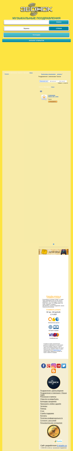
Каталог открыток (36, 40)
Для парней (62, 81)
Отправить (52, 101)
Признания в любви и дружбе (50, 404)
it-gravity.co (62, 446)
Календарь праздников (48, 74)
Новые (52, 86)
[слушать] (44, 96)
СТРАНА (59, 28)
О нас (42, 411)
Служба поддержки (47, 413)
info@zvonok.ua (57, 350)
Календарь (36, 35)
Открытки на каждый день (49, 399)
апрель (59, 74)
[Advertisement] (36, 56)
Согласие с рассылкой (48, 420)
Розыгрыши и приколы (48, 397)
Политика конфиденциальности (51, 418)
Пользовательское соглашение (51, 423)
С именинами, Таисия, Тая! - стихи (53, 96)
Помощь (43, 408)
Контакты (43, 416)
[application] (44, 98)
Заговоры (43, 406)
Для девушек (53, 81)
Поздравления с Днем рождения (51, 390)
